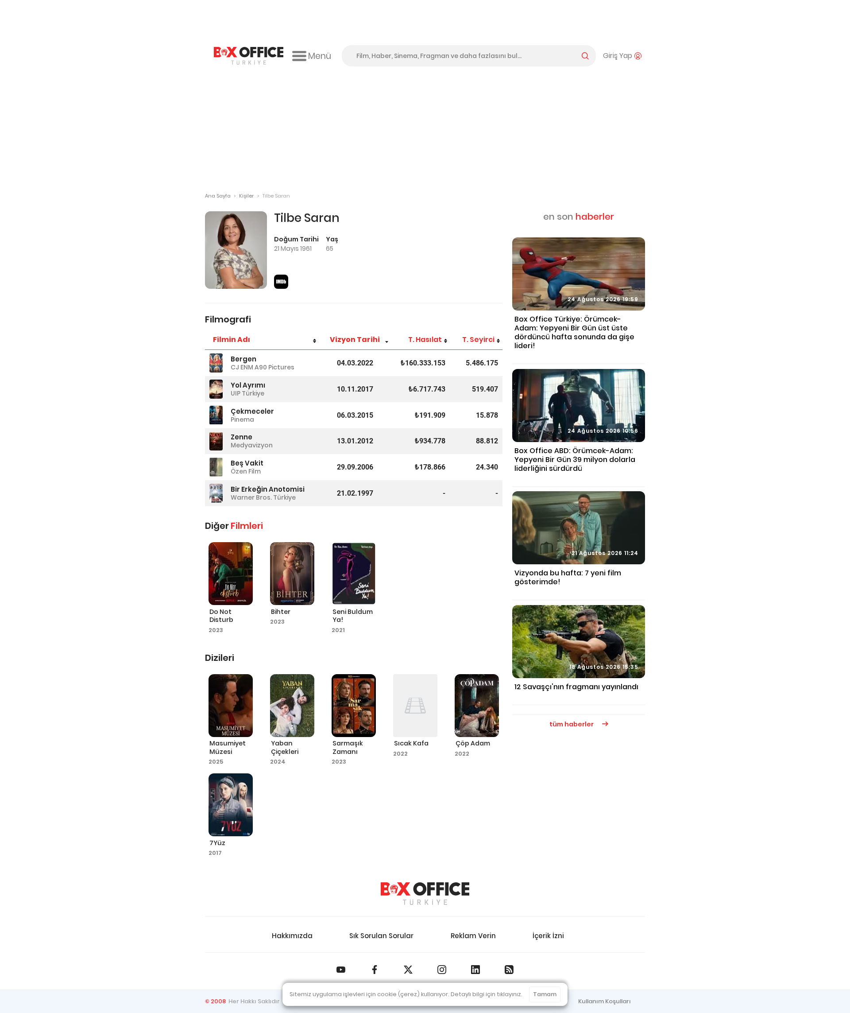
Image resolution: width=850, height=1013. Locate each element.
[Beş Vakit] (216, 467)
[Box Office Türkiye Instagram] (442, 969)
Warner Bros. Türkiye (263, 497)
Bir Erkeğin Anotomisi (268, 489)
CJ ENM (242, 367)
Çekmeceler (252, 411)
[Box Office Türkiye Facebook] (374, 969)
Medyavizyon (252, 445)
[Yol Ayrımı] (216, 389)
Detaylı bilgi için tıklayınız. (486, 994)
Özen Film (246, 471)
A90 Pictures (274, 367)
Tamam (544, 994)
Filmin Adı (231, 339)
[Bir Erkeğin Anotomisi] (216, 493)
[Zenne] (216, 441)
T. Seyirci (478, 339)
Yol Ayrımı (248, 385)
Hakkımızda (292, 935)
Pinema (242, 419)
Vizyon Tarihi (355, 339)
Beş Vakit (247, 463)
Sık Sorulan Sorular (381, 935)
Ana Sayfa (218, 195)
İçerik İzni (548, 935)
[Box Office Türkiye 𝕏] (408, 969)
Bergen (243, 359)
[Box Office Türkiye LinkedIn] (475, 969)
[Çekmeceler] (216, 415)
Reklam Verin (473, 935)
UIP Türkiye (247, 393)
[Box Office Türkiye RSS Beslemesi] (509, 969)
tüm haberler (572, 724)
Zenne (241, 437)
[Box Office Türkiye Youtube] (341, 969)
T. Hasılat (425, 339)
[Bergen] (216, 363)
